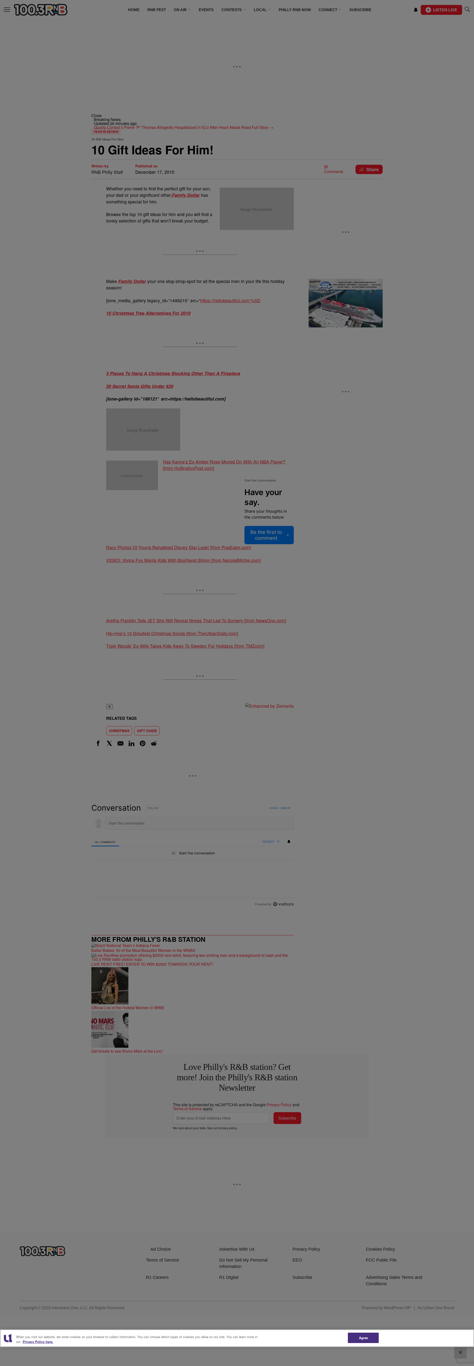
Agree (363, 1337)
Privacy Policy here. (38, 1341)
